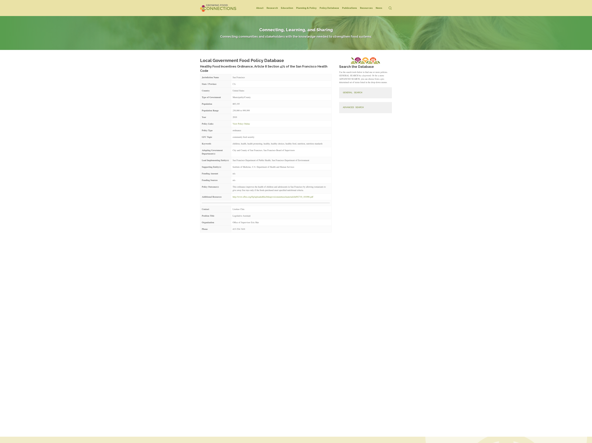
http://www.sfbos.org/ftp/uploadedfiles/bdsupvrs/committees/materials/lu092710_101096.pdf (273, 196)
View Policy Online (241, 123)
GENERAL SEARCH (352, 92)
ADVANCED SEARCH (353, 107)
